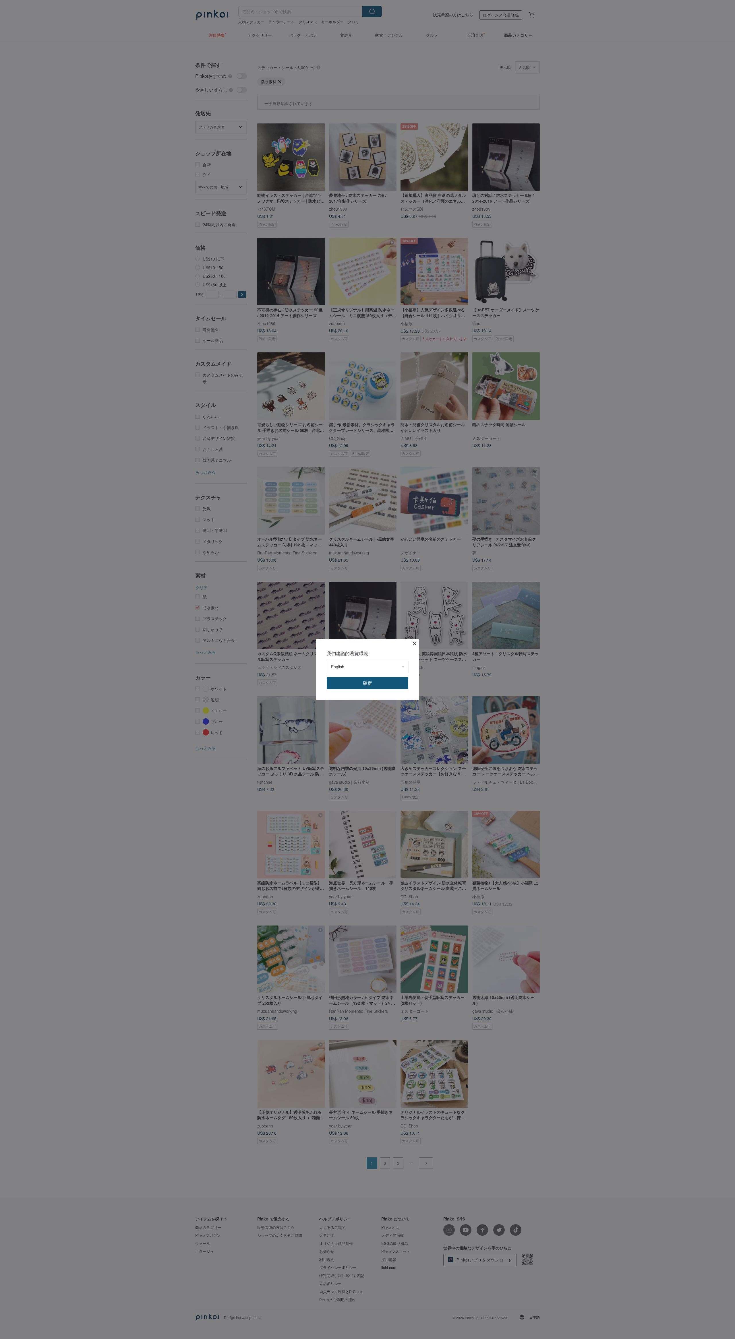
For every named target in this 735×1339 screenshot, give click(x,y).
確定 (367, 683)
